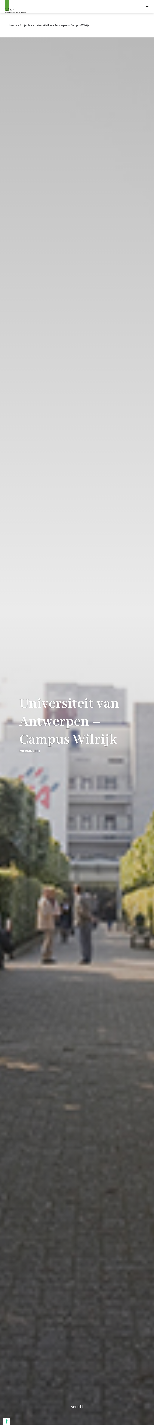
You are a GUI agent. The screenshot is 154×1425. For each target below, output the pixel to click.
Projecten (26, 25)
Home (13, 25)
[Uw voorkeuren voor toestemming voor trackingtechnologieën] (6, 1421)
